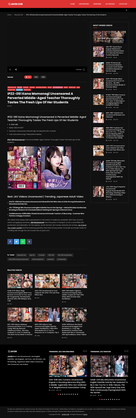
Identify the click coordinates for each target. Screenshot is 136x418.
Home (72, 4)
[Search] (126, 10)
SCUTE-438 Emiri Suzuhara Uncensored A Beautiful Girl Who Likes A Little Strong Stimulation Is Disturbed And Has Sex (47, 203)
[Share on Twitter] (16, 241)
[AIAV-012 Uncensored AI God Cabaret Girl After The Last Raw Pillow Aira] (98, 150)
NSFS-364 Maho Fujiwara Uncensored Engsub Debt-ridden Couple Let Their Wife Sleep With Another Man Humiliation (73, 295)
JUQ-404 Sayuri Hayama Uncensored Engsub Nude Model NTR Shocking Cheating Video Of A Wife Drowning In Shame (115, 192)
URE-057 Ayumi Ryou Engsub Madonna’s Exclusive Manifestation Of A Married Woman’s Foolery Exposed (115, 51)
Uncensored (84, 4)
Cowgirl (25, 87)
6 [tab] (69, 394)
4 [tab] (64, 394)
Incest (50, 87)
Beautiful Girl (19, 15)
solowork (50, 259)
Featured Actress (41, 87)
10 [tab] (77, 394)
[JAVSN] (15, 4)
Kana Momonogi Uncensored (18, 259)
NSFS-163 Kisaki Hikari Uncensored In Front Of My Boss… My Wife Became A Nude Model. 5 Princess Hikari (115, 83)
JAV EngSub (110, 4)
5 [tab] (66, 394)
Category (123, 4)
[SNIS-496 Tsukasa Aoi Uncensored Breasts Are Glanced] (98, 117)
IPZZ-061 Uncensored (65, 255)
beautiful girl (21, 255)
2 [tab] (60, 394)
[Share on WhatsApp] (23, 241)
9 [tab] (75, 394)
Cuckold (32, 87)
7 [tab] (71, 394)
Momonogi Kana (37, 259)
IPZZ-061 (51, 255)
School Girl (11, 90)
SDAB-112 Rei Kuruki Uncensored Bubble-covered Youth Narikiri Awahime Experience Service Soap (114, 67)
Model (66, 87)
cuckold (41, 255)
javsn (101, 41)
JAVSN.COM (65, 414)
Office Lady (72, 87)
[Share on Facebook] (10, 241)
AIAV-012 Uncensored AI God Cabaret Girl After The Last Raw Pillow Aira (47, 293)
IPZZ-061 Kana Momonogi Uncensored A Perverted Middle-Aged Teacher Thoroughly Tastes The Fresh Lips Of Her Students (46, 118)
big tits (32, 255)
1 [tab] (58, 394)
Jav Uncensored (58, 87)
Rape (78, 87)
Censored (97, 4)
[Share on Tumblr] (29, 241)
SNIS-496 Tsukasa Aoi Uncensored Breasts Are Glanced (115, 115)
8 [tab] (73, 394)
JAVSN (10, 356)
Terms (85, 414)
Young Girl (27, 90)
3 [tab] (62, 394)
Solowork (19, 90)
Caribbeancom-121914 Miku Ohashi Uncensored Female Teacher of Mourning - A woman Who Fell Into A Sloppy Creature (46, 214)
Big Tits (20, 87)
